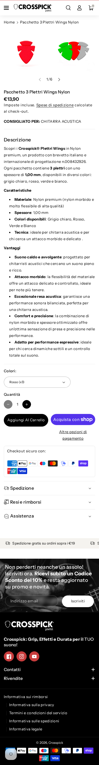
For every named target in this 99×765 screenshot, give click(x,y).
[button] (7, 8)
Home (9, 22)
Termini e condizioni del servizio (38, 713)
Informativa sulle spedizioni (34, 721)
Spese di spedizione (55, 105)
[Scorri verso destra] (59, 79)
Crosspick (55, 743)
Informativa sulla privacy (31, 705)
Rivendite (13, 678)
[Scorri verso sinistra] (40, 79)
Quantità (12, 394)
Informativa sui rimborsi (26, 697)
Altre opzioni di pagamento (73, 435)
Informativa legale (25, 729)
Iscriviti (78, 601)
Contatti (12, 669)
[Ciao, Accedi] (79, 7)
